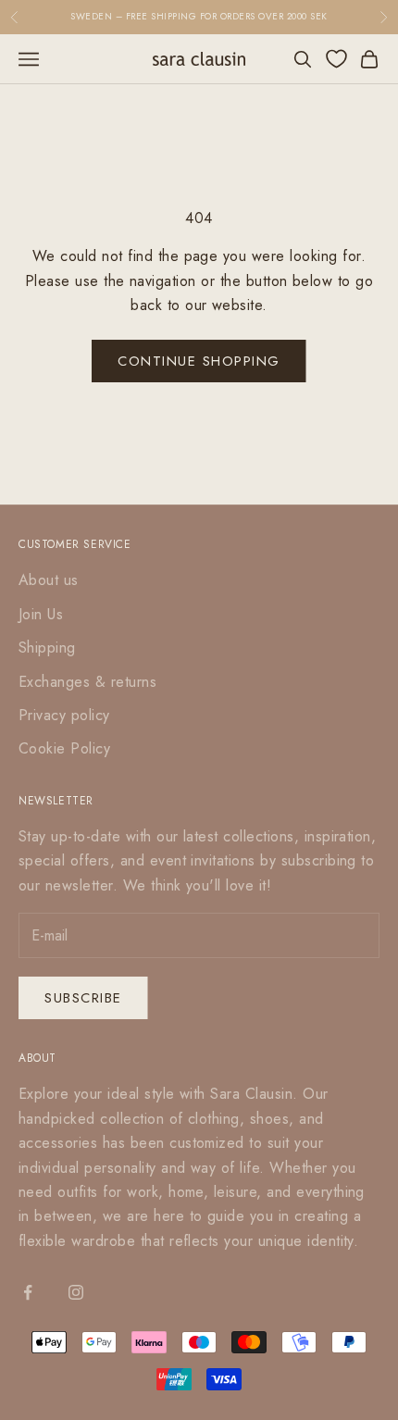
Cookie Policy (64, 748)
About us (49, 580)
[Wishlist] (336, 59)
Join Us (41, 614)
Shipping (47, 647)
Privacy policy (64, 715)
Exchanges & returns (87, 681)
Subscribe (83, 998)
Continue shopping (199, 361)
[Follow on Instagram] (76, 1292)
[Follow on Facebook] (28, 1292)
